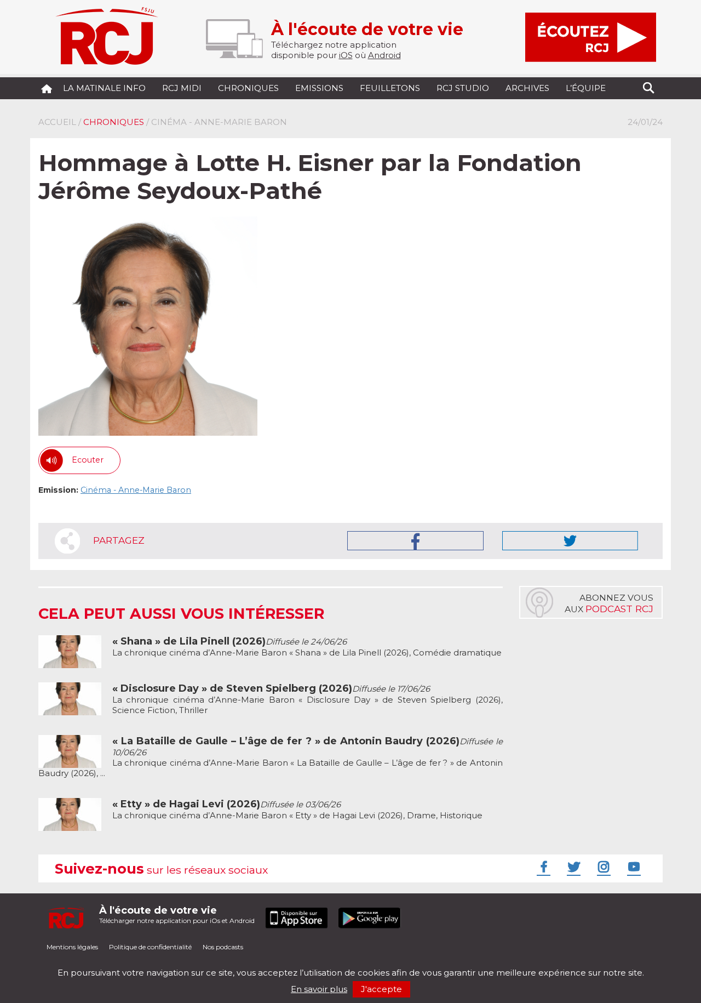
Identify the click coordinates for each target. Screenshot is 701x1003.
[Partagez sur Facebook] (415, 540)
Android (384, 55)
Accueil (57, 122)
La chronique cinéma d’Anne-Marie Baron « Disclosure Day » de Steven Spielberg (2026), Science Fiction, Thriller (307, 699)
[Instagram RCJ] (602, 866)
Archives (527, 88)
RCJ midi (182, 88)
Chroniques (248, 88)
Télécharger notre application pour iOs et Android (177, 914)
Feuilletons (390, 88)
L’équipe (586, 88)
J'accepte (381, 989)
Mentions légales (72, 947)
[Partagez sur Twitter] (570, 540)
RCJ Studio (462, 88)
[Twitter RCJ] (572, 866)
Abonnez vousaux (609, 603)
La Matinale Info (104, 88)
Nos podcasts (223, 947)
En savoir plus (319, 989)
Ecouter (88, 460)
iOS (346, 55)
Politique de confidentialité (150, 947)
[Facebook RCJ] (542, 866)
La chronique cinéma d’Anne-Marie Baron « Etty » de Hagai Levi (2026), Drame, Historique (297, 809)
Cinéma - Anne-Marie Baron (136, 490)
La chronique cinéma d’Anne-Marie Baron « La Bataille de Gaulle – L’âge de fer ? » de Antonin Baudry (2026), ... (270, 757)
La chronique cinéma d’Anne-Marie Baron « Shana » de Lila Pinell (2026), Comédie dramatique (307, 647)
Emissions (319, 88)
